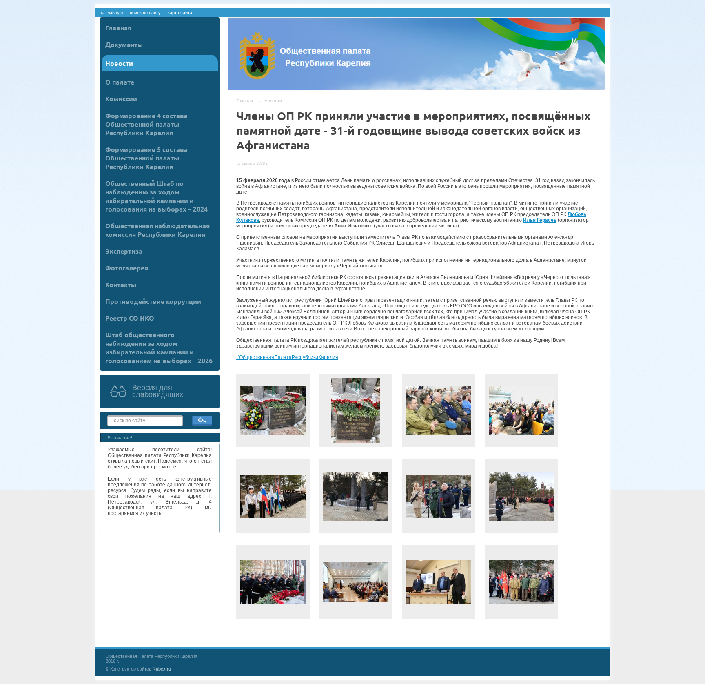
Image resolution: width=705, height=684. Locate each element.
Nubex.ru (162, 668)
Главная (118, 27)
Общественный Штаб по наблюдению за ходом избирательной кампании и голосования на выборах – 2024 (156, 196)
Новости (119, 63)
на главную (111, 12)
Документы (124, 44)
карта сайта (180, 12)
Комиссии (121, 98)
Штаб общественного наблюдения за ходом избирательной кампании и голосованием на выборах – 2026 (159, 347)
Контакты (120, 284)
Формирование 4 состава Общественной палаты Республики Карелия (146, 124)
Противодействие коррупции (153, 301)
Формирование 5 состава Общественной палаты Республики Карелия (146, 158)
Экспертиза (123, 251)
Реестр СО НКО (129, 318)
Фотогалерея (126, 267)
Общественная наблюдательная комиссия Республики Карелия (157, 229)
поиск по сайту (145, 12)
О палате (119, 82)
